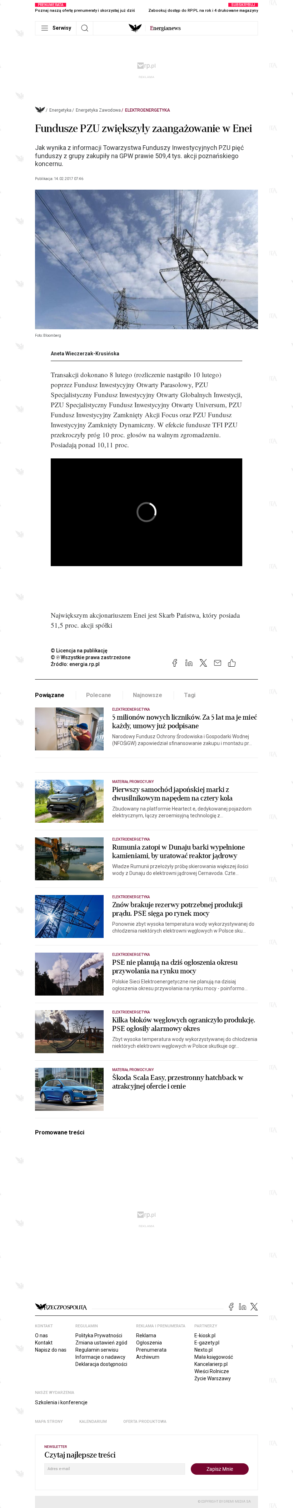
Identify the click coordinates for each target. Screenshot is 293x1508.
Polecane (98, 695)
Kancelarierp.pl (211, 1364)
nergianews (165, 28)
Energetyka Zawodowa (98, 110)
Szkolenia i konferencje (61, 1402)
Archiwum (147, 1357)
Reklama (146, 1335)
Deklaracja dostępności (101, 1364)
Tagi (189, 695)
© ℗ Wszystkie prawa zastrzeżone (90, 657)
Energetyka (60, 110)
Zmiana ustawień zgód (101, 1343)
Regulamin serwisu (96, 1350)
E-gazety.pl (206, 1343)
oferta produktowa (145, 1421)
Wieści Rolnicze (211, 1371)
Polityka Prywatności (98, 1335)
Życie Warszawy (212, 1378)
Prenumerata (151, 1350)
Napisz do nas (50, 1350)
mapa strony (49, 1421)
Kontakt (44, 1343)
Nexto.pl (203, 1350)
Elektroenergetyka (147, 110)
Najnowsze (147, 695)
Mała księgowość (213, 1357)
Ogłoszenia (149, 1343)
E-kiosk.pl (204, 1335)
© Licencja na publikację (79, 650)
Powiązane (49, 695)
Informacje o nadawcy (100, 1357)
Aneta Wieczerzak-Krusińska (85, 353)
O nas (41, 1335)
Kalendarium (93, 1421)
